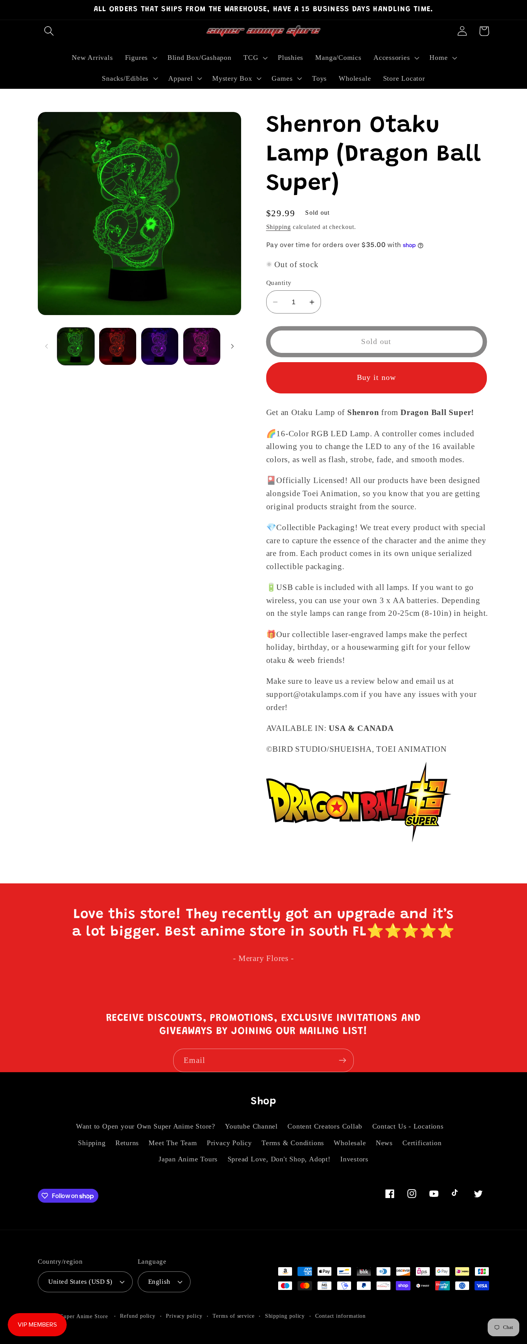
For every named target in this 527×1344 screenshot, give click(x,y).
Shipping (278, 227)
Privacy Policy (229, 1143)
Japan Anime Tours (188, 1159)
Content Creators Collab (324, 1126)
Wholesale (350, 1143)
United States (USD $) (80, 1281)
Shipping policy (285, 1316)
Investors (354, 1159)
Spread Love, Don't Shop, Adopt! (279, 1159)
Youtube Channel (251, 1126)
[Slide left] (46, 346)
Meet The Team (173, 1143)
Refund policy (137, 1316)
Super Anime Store (84, 1316)
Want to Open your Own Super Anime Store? (145, 1126)
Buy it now (376, 377)
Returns (127, 1143)
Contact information (340, 1316)
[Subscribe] (342, 1060)
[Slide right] (232, 346)
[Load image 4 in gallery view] (201, 346)
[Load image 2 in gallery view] (117, 346)
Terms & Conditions (293, 1143)
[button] (49, 31)
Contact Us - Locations (408, 1126)
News (384, 1143)
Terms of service (234, 1316)
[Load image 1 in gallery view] (76, 346)
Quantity (279, 282)
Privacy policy (184, 1316)
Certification (421, 1143)
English (159, 1281)
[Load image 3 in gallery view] (159, 346)
